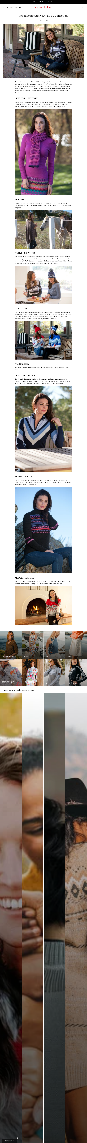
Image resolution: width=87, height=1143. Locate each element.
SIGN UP (68, 1133)
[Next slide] (85, 2)
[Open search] (74, 7)
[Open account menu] (78, 7)
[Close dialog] (85, 1109)
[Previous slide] (2, 2)
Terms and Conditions (68, 1137)
